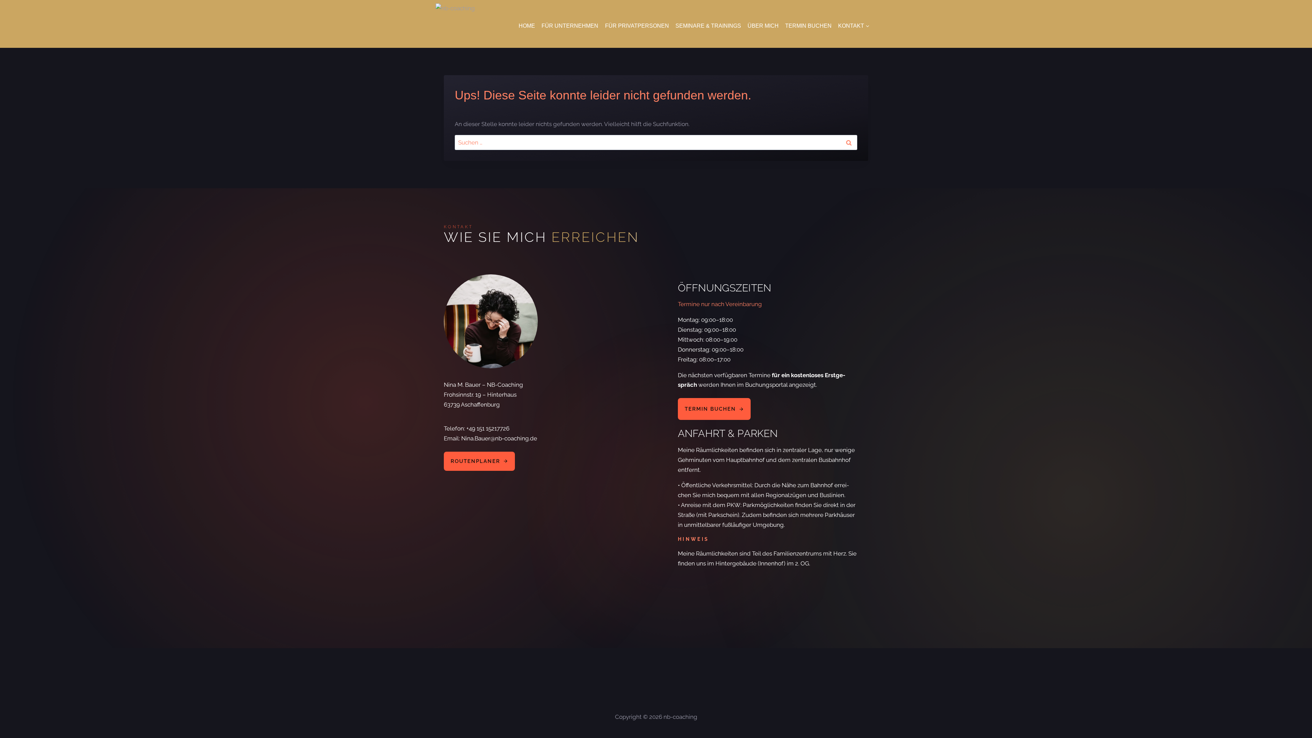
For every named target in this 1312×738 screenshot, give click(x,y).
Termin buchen (808, 26)
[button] (714, 409)
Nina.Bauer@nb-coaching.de (499, 438)
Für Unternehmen (570, 26)
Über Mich (763, 26)
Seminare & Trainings (708, 26)
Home (527, 26)
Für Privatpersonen (637, 26)
